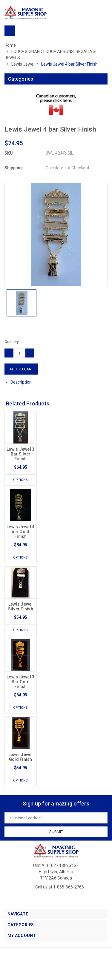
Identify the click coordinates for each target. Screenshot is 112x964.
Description (21, 382)
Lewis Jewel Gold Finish (20, 757)
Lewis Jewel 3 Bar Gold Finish (20, 682)
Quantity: (11, 342)
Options (20, 480)
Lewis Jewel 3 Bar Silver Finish (20, 454)
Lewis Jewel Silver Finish (20, 606)
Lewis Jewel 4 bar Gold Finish (20, 531)
